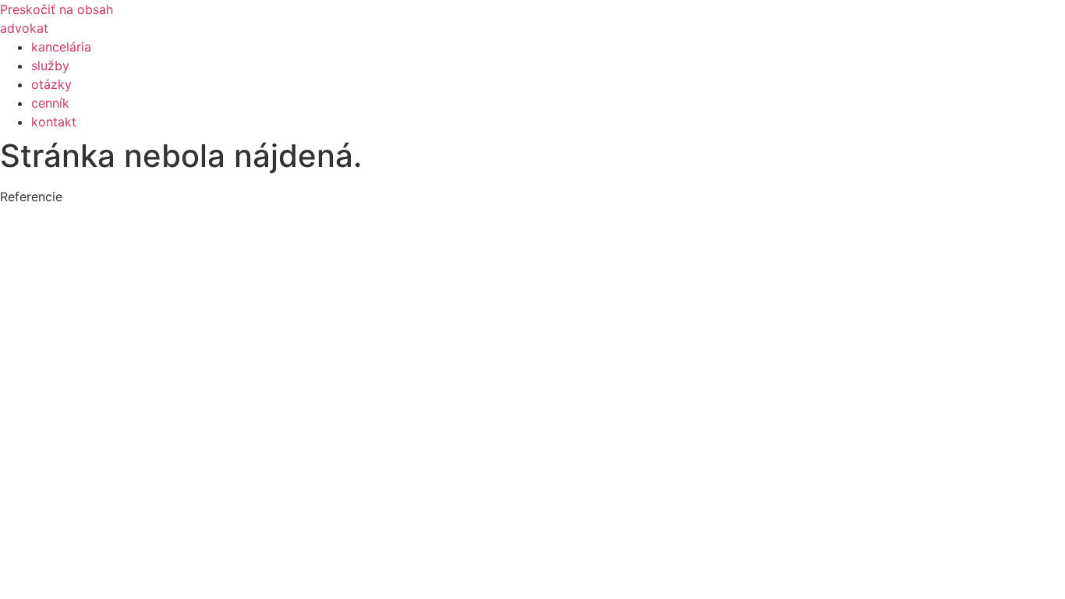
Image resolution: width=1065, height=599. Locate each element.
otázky (51, 84)
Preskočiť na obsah (56, 9)
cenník (50, 103)
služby (50, 65)
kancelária (61, 47)
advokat (24, 28)
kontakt (53, 121)
